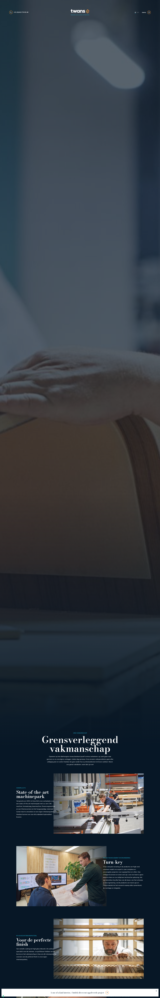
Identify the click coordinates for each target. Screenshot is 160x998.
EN (138, 12)
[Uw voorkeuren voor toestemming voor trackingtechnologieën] (3, 996)
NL (135, 12)
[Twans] (80, 12)
